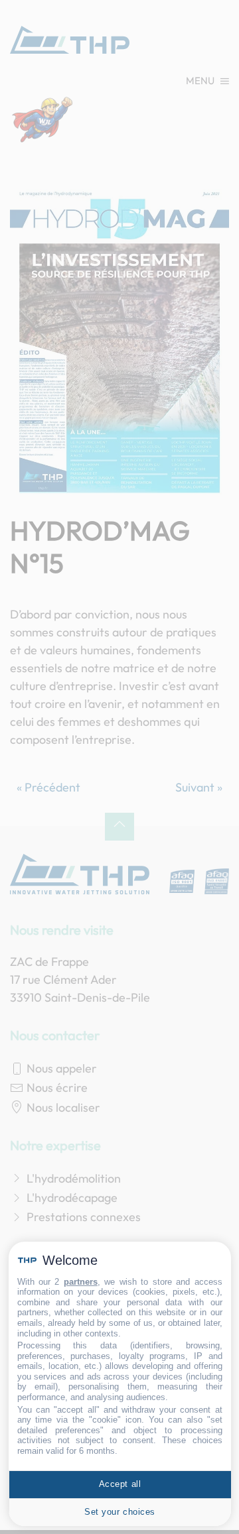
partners (81, 1282)
